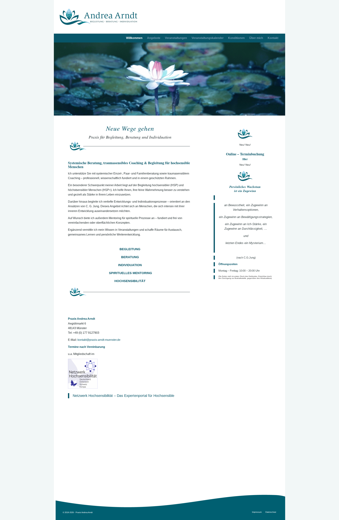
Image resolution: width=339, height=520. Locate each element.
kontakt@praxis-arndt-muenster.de (99, 339)
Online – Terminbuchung (245, 154)
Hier (245, 159)
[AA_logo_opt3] (98, 17)
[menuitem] (273, 38)
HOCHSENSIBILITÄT (129, 281)
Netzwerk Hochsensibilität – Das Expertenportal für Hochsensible (123, 396)
